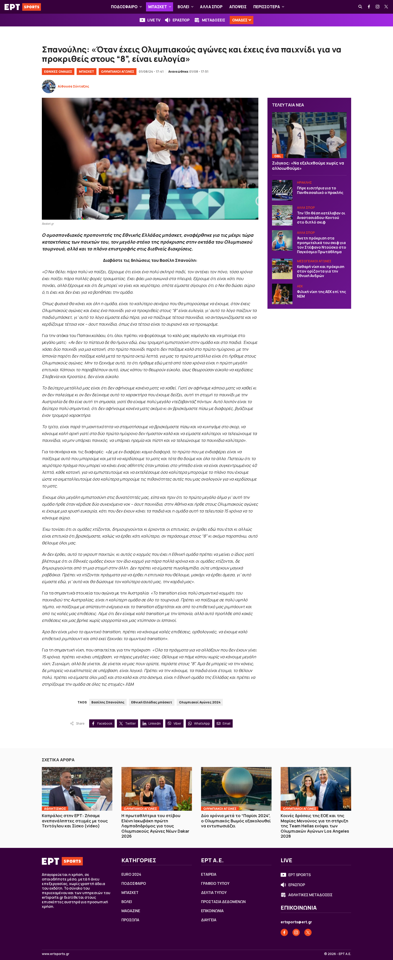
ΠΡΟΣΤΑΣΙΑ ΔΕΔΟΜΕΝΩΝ (223, 901)
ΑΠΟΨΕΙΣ (238, 6)
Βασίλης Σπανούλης (107, 702)
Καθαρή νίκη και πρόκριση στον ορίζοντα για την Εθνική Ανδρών (320, 271)
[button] (141, 6)
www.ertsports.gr (55, 953)
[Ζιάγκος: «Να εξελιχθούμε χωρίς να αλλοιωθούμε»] (309, 135)
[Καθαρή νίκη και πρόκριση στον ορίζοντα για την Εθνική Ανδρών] (282, 269)
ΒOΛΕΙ (183, 6)
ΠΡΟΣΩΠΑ (130, 919)
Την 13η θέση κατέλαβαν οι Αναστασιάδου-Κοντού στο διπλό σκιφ (321, 218)
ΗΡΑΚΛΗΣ (304, 182)
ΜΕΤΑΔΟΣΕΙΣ (213, 20)
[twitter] (386, 6)
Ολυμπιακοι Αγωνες (140, 808)
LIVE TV (153, 20)
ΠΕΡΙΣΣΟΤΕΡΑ (266, 6)
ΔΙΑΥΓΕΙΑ (208, 919)
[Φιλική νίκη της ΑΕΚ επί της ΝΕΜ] (282, 294)
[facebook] (369, 6)
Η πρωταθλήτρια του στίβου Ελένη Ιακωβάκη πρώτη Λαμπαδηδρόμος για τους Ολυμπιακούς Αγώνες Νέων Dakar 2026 (155, 826)
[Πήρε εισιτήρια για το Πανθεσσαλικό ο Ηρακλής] (282, 190)
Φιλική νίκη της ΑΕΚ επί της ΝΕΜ (321, 294)
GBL (277, 156)
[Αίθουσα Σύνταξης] (48, 86)
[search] (360, 6)
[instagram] (378, 6)
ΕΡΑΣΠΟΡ (181, 20)
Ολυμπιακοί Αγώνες (117, 71)
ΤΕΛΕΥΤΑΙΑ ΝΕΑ (288, 105)
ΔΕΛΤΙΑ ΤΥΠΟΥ (214, 892)
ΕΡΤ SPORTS (299, 874)
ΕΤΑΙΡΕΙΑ (208, 874)
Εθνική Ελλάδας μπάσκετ (151, 702)
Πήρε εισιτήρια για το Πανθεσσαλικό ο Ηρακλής (320, 190)
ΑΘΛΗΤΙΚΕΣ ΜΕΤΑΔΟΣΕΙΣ (310, 894)
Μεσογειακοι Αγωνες (314, 261)
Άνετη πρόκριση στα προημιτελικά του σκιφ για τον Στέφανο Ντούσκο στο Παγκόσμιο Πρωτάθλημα (321, 245)
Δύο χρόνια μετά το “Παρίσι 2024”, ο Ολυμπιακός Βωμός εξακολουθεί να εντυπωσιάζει (236, 821)
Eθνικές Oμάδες (58, 71)
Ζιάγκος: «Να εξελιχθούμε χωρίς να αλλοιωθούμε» (308, 165)
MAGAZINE (130, 910)
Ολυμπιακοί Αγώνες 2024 (200, 702)
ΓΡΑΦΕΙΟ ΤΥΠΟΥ (215, 883)
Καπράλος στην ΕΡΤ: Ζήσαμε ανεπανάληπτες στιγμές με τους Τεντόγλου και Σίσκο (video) (75, 821)
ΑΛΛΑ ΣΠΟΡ (211, 6)
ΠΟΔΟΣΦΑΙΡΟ (124, 6)
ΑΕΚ (300, 286)
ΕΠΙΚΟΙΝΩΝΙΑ (212, 910)
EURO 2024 (131, 874)
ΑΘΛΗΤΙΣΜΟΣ (55, 808)
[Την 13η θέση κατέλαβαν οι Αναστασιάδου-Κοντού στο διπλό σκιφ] (282, 215)
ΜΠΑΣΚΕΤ (157, 6)
